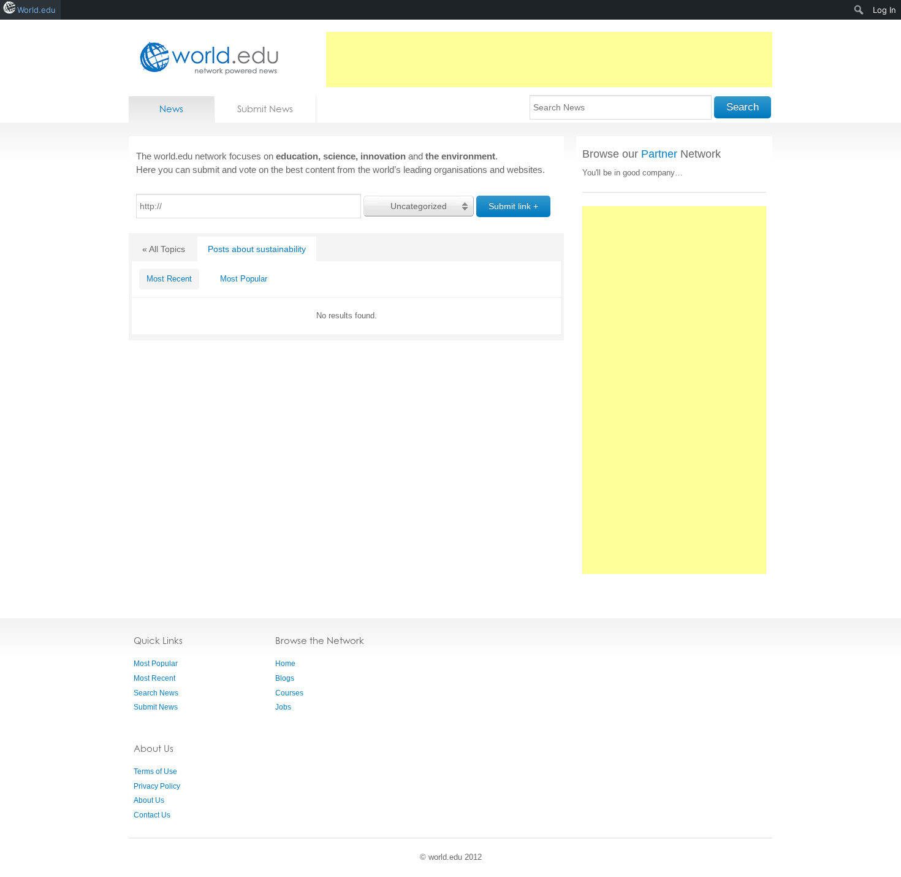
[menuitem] (859, 10)
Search (742, 107)
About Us (149, 800)
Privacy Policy (157, 786)
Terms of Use (155, 771)
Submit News (265, 109)
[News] (205, 58)
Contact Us (152, 815)
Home (285, 663)
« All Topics (163, 249)
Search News (156, 693)
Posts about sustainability (257, 249)
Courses (289, 693)
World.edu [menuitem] (36, 10)
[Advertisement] (549, 59)
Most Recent (169, 278)
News (171, 109)
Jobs (283, 707)
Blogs (284, 678)
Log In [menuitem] (884, 10)
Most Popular (243, 278)
